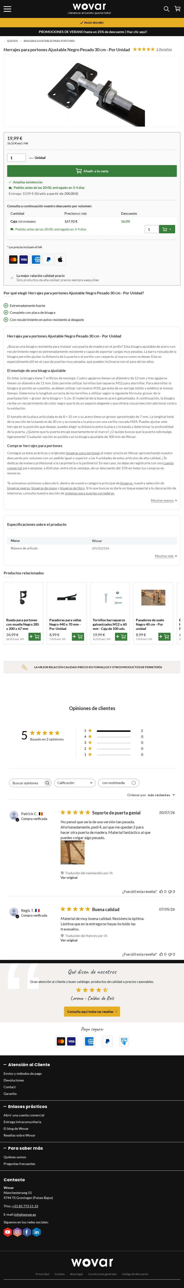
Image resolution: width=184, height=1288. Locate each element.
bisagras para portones (83, 453)
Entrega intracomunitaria (22, 1122)
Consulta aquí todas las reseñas (90, 1011)
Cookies (60, 1274)
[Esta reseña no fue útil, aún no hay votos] (170, 891)
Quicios (12, 40)
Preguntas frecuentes (19, 1164)
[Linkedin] (37, 1232)
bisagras (126, 483)
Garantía (10, 1094)
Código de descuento (135, 1274)
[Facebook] (27, 1232)
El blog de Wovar (16, 1128)
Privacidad (42, 1274)
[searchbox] (26, 783)
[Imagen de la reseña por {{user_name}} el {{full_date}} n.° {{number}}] (73, 852)
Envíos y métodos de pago (23, 1073)
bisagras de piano (44, 488)
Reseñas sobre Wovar (19, 1135)
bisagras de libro (72, 488)
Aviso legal (76, 1274)
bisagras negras (18, 488)
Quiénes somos (15, 1157)
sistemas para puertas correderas (89, 493)
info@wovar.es (25, 1214)
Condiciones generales (102, 1274)
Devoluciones (14, 1080)
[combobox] (75, 783)
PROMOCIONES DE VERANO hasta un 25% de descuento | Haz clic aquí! (93, 32)
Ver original (69, 877)
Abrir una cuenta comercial (24, 1115)
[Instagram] (18, 1232)
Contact (10, 1087)
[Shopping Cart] (177, 8)
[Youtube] (8, 1232)
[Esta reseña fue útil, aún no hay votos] (161, 891)
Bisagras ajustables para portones (49, 40)
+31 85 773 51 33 (25, 1206)
